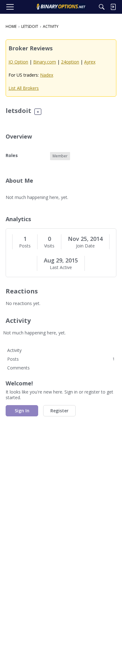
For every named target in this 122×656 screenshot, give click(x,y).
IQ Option (18, 62)
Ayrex (89, 62)
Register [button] (59, 411)
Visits (49, 246)
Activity (14, 350)
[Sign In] (113, 7)
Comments (18, 368)
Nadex (46, 75)
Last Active (61, 267)
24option (70, 62)
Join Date (85, 246)
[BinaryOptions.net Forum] (60, 7)
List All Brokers (23, 88)
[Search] (101, 7)
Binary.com (44, 62)
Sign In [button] (22, 411)
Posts (25, 246)
